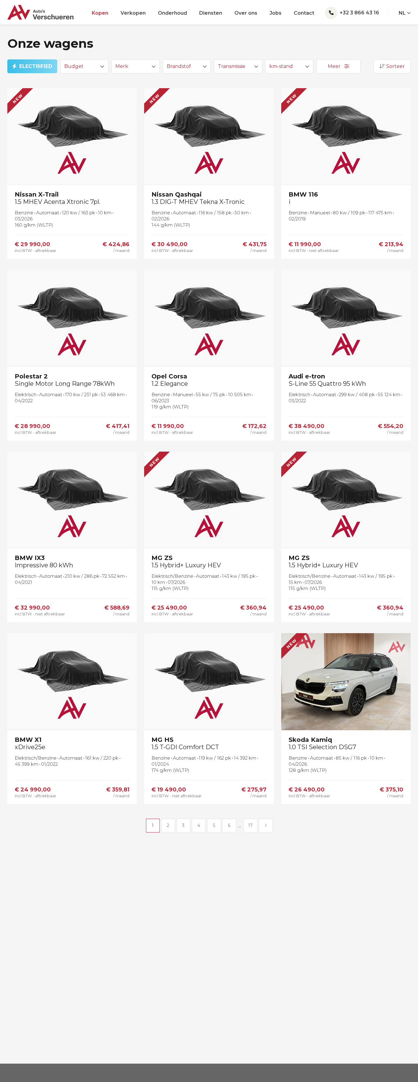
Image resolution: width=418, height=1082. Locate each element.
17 (250, 825)
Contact (304, 13)
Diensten (210, 13)
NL (403, 13)
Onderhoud (172, 13)
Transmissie (231, 66)
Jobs (276, 13)
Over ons (245, 13)
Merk (121, 66)
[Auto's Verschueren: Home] (40, 10)
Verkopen (133, 13)
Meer (335, 66)
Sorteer (395, 66)
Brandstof (179, 66)
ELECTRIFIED (35, 66)
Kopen (100, 13)
